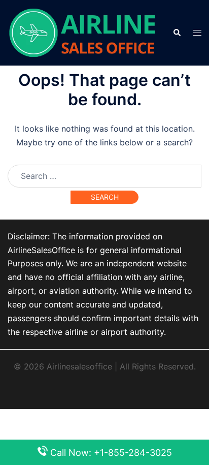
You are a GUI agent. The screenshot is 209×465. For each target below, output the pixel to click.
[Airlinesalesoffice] (82, 32)
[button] (176, 32)
